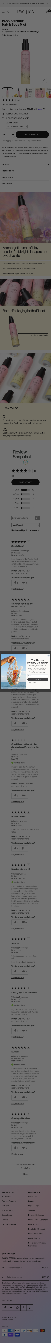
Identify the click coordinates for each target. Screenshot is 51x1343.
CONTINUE (38, 679)
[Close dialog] (48, 655)
